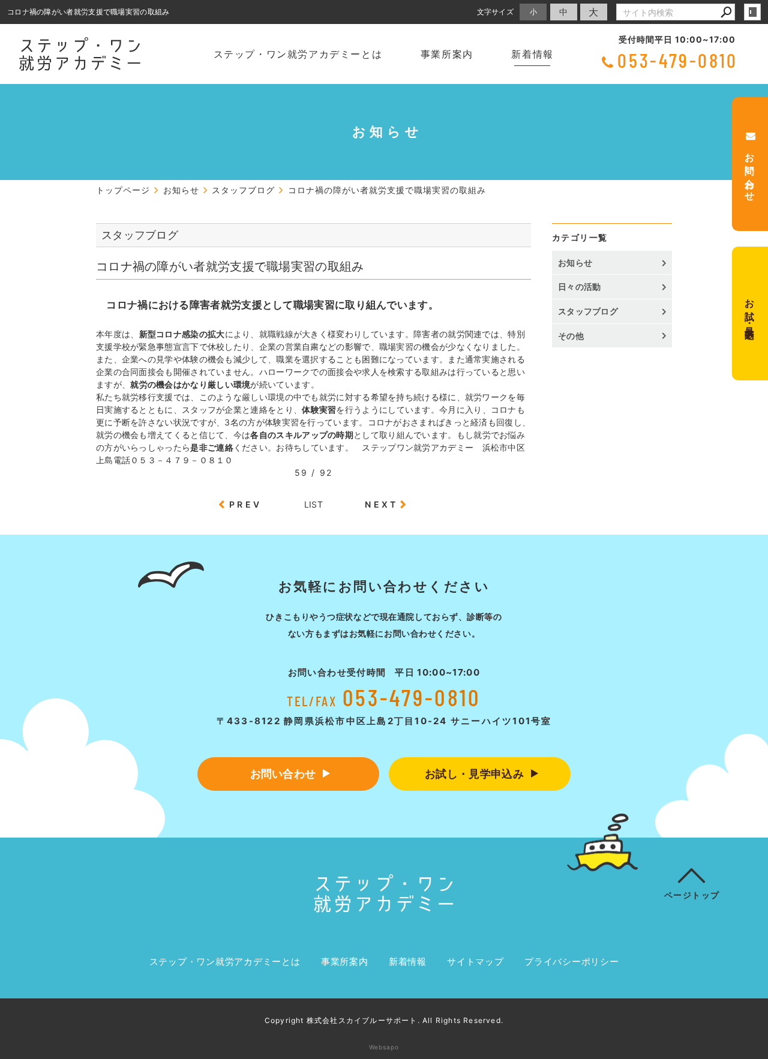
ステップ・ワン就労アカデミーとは (298, 54)
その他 (575, 336)
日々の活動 (579, 286)
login (752, 12)
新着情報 (532, 54)
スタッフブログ (588, 311)
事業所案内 (447, 54)
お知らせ (575, 262)
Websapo (384, 1047)
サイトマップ (475, 961)
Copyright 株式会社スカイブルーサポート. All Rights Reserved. (384, 1020)
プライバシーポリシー (571, 961)
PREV (245, 504)
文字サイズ (495, 11)
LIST (313, 504)
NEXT (381, 504)
